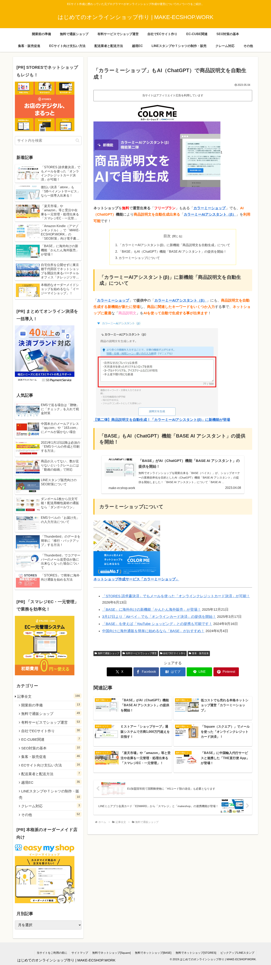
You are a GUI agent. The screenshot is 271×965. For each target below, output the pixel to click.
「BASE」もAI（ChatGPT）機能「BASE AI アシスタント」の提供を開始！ (173, 251)
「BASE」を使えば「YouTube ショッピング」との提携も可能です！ (157, 624)
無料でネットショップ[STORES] (196, 952)
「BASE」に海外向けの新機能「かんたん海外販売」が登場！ (151, 609)
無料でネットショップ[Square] (111, 952)
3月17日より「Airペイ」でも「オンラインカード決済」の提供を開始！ (159, 617)
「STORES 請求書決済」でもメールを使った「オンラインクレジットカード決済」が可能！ (176, 596)
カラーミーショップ (209, 208)
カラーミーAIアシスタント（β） (210, 214)
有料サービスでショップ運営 (141, 653)
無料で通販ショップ (108, 653)
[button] (77, 140)
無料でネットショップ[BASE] (153, 952)
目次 (167, 236)
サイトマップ (79, 952)
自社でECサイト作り (174, 653)
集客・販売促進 (200, 653)
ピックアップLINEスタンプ (237, 952)
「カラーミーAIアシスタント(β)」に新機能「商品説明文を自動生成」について (174, 245)
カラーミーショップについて (139, 258)
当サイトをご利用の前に (52, 952)
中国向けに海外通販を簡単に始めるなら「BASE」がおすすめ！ (153, 631)
